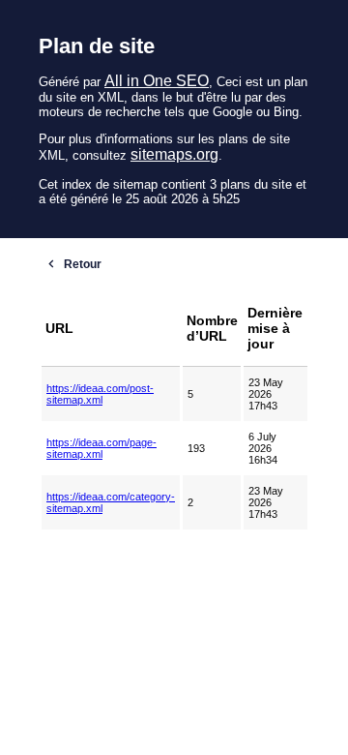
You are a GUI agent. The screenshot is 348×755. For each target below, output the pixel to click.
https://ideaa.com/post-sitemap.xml (100, 394)
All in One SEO (156, 81)
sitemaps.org (174, 154)
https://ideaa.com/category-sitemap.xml (110, 502)
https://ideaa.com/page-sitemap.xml (101, 448)
